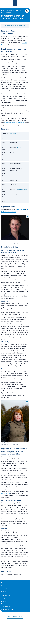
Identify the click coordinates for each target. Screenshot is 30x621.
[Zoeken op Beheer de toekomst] (27, 11)
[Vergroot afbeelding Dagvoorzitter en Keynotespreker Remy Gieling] (27, 216)
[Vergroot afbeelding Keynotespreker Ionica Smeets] (27, 401)
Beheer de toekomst (8, 10)
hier (5, 575)
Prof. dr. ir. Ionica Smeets (22, 189)
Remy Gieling (13, 133)
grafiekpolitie (6, 493)
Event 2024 (9, 12)
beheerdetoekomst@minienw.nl (14, 122)
